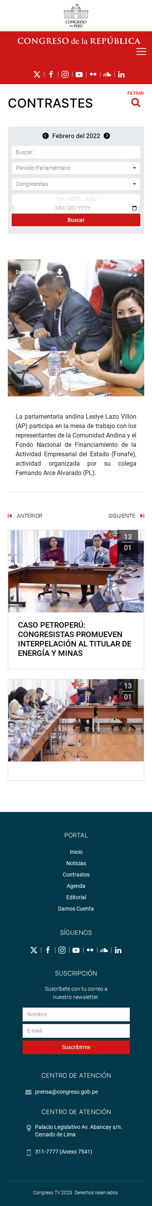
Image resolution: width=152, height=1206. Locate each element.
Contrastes (76, 874)
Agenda (76, 886)
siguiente (122, 516)
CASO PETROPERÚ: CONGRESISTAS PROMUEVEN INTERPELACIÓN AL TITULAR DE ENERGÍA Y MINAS (74, 639)
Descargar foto (34, 272)
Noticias (76, 863)
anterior (29, 516)
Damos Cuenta (76, 908)
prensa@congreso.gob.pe (66, 1092)
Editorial (76, 897)
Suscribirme (76, 1047)
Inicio (76, 852)
